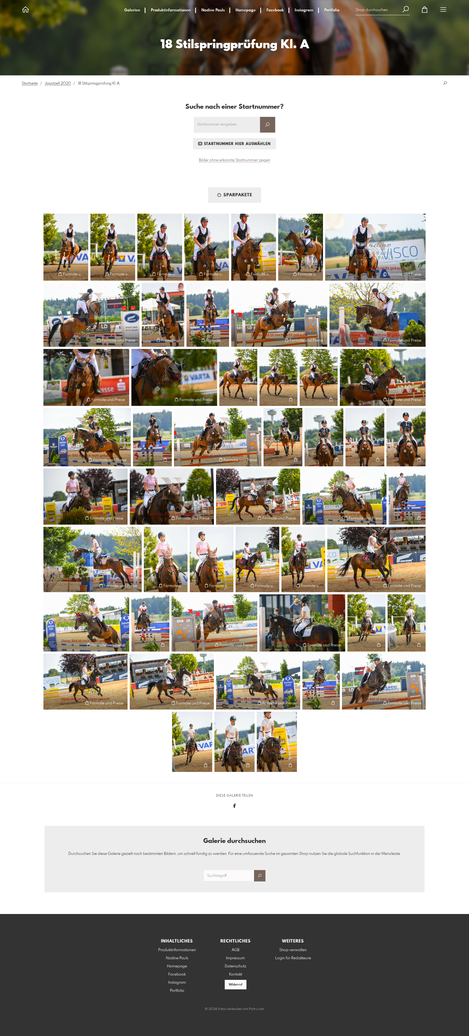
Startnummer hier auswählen (236, 144)
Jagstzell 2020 (58, 83)
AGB (235, 950)
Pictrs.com (256, 1009)
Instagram (304, 10)
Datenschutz (235, 966)
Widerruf (235, 984)
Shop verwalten (293, 950)
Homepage (246, 10)
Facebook (275, 10)
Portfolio (331, 10)
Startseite (30, 83)
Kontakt (235, 974)
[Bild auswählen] (50, 274)
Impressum (235, 958)
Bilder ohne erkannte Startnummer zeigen (234, 160)
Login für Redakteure (293, 958)
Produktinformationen (171, 10)
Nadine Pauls (213, 10)
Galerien (132, 10)
